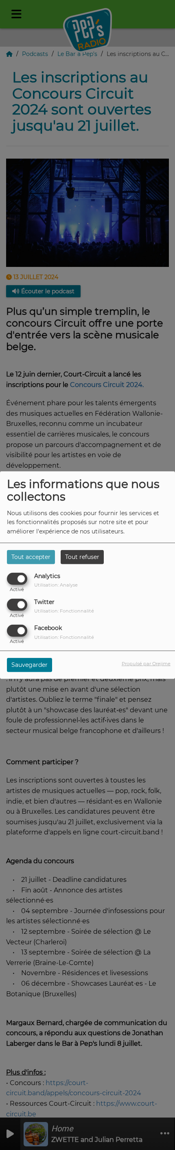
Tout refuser (82, 556)
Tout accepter (30, 556)
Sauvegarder (29, 665)
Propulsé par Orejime (146, 663)
